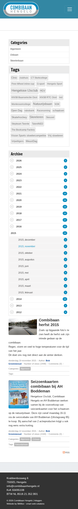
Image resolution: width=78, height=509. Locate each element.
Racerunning (43, 110)
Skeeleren (36, 117)
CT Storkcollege (39, 77)
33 (65, 213)
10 (65, 194)
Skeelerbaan (16, 60)
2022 (19, 187)
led (60, 97)
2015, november (26, 246)
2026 (19, 160)
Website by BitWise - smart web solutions (25, 504)
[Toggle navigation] (69, 9)
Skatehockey (19, 117)
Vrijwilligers (17, 141)
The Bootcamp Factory (23, 129)
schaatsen (58, 110)
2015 (13, 233)
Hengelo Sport (54, 84)
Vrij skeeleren (55, 135)
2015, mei (23, 272)
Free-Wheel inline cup (23, 84)
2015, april (23, 279)
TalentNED (37, 123)
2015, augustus (26, 259)
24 (65, 200)
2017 (19, 220)
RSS (67, 452)
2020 (19, 200)
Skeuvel (50, 117)
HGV (42, 90)
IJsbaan (36, 439)
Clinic (14, 77)
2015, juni (23, 266)
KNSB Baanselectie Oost (24, 97)
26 (65, 299)
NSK (57, 104)
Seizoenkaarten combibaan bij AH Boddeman (46, 386)
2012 (19, 312)
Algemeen (25, 369)
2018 (19, 213)
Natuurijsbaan (21, 444)
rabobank (29, 110)
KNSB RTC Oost (48, 97)
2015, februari (25, 292)
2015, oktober (25, 253)
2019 (19, 207)
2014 (19, 299)
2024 (19, 174)
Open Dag (16, 110)
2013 (19, 305)
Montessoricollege (21, 104)
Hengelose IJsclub (25, 90)
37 (65, 220)
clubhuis (24, 77)
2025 (19, 167)
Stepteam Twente (20, 123)
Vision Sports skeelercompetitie (28, 135)
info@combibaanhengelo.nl (23, 486)
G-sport (40, 84)
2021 (19, 193)
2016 (19, 226)
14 (65, 207)
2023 (19, 180)
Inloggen (38, 500)
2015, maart (24, 286)
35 (65, 226)
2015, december (26, 239)
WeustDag (31, 141)
